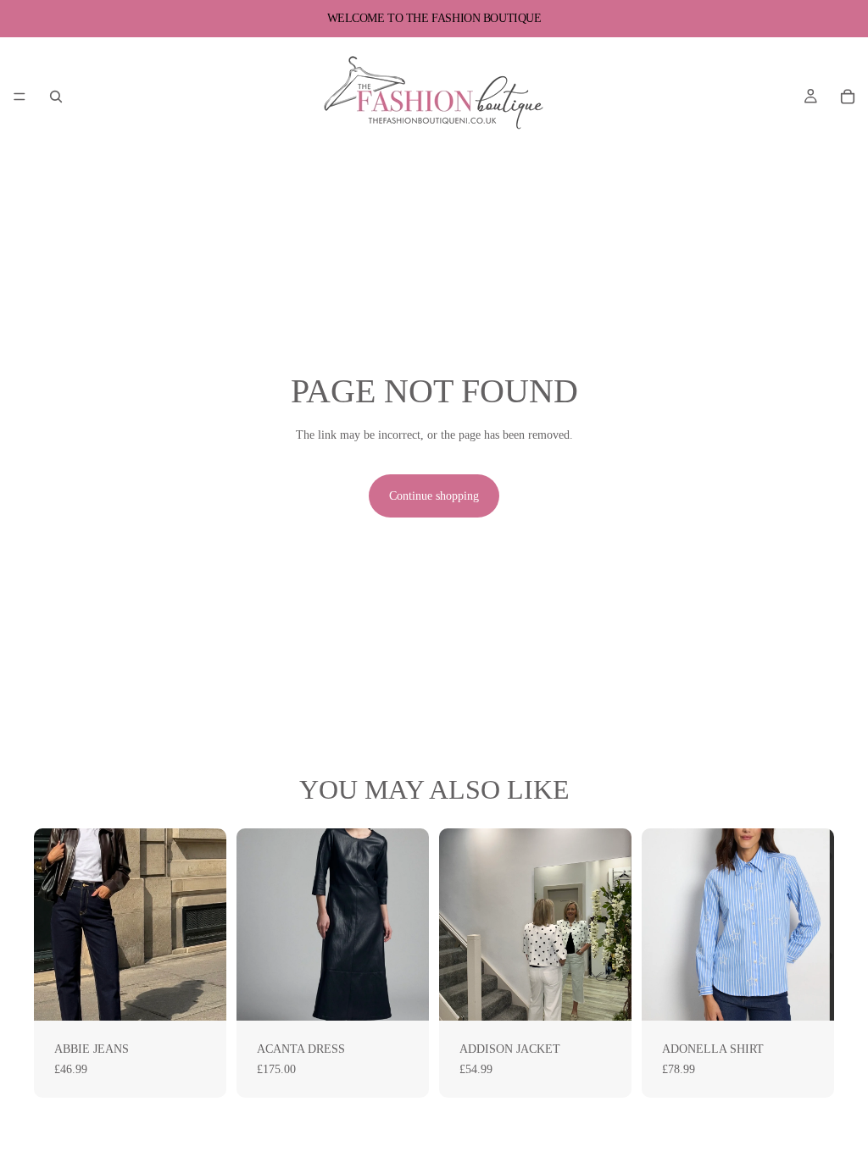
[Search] (56, 96)
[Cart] (847, 96)
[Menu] (19, 96)
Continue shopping (434, 496)
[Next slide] (207, 925)
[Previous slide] (52, 925)
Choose (214, 994)
